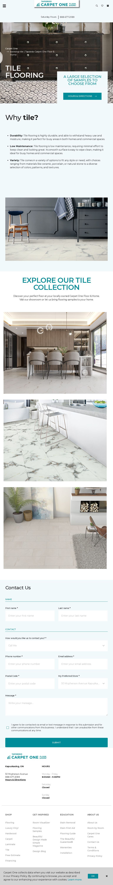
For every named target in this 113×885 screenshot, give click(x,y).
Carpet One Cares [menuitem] (93, 835)
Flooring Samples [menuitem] (37, 829)
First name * (11, 608)
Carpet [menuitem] (9, 839)
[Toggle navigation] (4, 6)
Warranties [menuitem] (66, 847)
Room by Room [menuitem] (95, 828)
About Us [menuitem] (92, 822)
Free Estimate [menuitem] (12, 855)
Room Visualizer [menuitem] (41, 822)
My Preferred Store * (68, 676)
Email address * (66, 656)
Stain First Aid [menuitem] (67, 828)
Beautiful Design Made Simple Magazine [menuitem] (40, 841)
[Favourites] (102, 6)
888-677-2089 (67, 17)
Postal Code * (12, 676)
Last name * (64, 608)
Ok (92, 876)
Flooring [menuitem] (9, 822)
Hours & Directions (80, 96)
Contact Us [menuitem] (93, 842)
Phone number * (14, 656)
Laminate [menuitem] (10, 844)
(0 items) (108, 6)
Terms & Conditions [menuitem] (93, 849)
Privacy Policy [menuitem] (94, 856)
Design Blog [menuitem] (39, 851)
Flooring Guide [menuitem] (68, 833)
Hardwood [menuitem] (10, 833)
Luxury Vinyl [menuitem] (11, 828)
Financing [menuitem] (10, 860)
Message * (10, 696)
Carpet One (11, 48)
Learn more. (75, 879)
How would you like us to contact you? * (25, 638)
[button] (97, 6)
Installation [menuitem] (66, 853)
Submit (56, 742)
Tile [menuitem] (7, 849)
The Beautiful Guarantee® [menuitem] (67, 840)
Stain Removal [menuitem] (67, 822)
